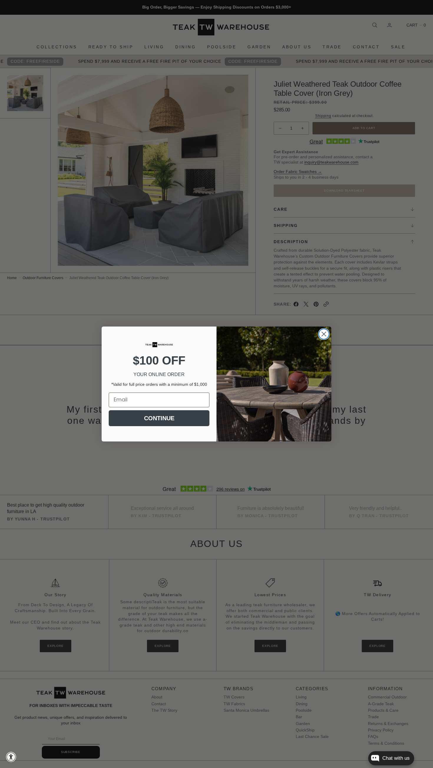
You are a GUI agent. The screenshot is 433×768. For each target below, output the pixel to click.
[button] (11, 757)
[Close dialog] (324, 334)
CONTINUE (159, 418)
